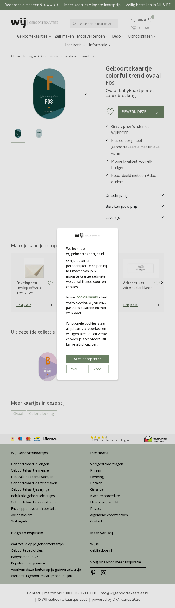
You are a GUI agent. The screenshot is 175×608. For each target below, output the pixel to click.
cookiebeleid (87, 297)
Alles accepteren (87, 358)
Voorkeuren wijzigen (101, 369)
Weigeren (78, 369)
